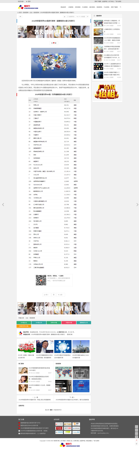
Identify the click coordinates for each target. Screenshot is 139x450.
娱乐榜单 (92, 7)
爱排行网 (61, 332)
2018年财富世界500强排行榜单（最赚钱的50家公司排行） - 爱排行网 (51, 334)
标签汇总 (69, 440)
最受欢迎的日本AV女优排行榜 (29, 425)
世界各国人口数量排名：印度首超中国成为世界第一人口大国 (112, 23)
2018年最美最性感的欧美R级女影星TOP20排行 (35, 428)
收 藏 (53, 43)
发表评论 (71, 16)
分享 (61, 294)
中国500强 (69, 322)
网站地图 (89, 440)
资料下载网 (98, 1)
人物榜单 (70, 7)
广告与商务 (118, 1)
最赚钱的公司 (84, 322)
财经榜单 (99, 7)
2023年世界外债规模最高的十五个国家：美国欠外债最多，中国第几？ (112, 40)
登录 (29, 1)
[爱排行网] (69, 444)
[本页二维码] (136, 443)
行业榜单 (106, 7)
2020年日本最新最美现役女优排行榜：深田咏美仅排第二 (37, 431)
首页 (20, 12)
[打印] (64, 16)
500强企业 (24, 322)
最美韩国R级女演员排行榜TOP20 (30, 423)
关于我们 (63, 440)
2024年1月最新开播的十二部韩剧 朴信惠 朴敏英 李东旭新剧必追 (112, 75)
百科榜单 (77, 7)
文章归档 (76, 440)
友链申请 (104, 1)
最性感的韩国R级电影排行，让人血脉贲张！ (34, 433)
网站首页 (63, 7)
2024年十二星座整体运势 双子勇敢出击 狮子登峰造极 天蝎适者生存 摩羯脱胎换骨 (112, 66)
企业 (31, 12)
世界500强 (54, 322)
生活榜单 (85, 7)
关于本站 (111, 1)
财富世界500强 (23, 326)
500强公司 (39, 322)
